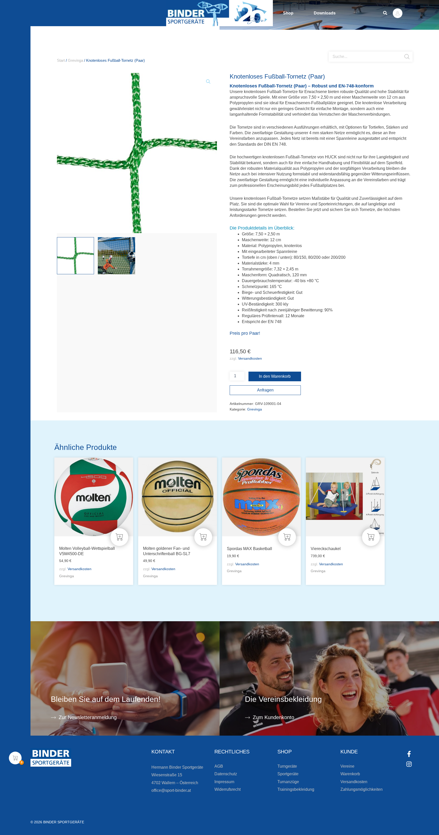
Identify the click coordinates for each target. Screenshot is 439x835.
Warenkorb (350, 774)
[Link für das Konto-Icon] (397, 13)
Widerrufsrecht (227, 789)
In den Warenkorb (275, 376)
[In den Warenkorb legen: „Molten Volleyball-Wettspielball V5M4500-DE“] (119, 537)
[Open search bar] (331, 50)
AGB (218, 766)
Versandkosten (250, 358)
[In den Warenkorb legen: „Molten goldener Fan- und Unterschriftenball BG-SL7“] (203, 537)
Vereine (347, 766)
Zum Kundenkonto (273, 717)
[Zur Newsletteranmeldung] (53, 717)
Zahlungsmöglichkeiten (361, 789)
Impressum (224, 782)
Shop (288, 13)
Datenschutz (225, 774)
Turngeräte (287, 766)
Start (61, 60)
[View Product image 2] (116, 255)
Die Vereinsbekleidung (283, 699)
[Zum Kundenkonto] (247, 717)
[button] (385, 13)
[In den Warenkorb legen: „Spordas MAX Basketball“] (287, 537)
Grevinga (75, 60)
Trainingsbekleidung (295, 789)
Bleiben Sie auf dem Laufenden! (105, 699)
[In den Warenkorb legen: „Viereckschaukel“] (371, 537)
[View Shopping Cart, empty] (15, 758)
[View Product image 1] (75, 255)
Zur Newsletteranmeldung (88, 717)
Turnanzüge (288, 782)
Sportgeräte (288, 774)
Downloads (325, 13)
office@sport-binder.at (171, 790)
